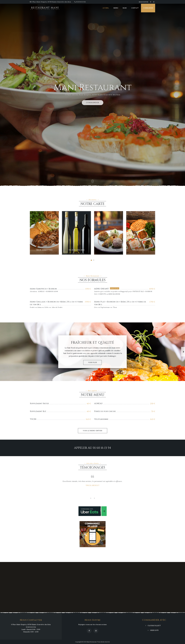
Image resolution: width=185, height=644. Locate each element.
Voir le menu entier (92, 431)
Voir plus (92, 362)
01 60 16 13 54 (81, 2)
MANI (125, 8)
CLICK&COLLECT (154, 626)
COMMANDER (148, 8)
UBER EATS (154, 630)
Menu (115, 8)
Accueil (106, 8)
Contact (135, 8)
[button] (32, 233)
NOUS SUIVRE (143, 2)
